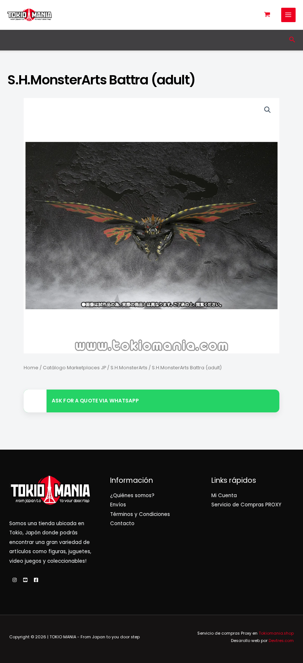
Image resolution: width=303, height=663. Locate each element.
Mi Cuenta (224, 495)
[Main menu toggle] (288, 15)
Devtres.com (281, 640)
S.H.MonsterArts (128, 367)
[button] (292, 40)
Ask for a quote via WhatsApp (95, 400)
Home (31, 367)
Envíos (118, 504)
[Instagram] (14, 580)
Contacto (122, 523)
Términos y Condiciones (140, 514)
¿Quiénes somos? (132, 495)
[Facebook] (36, 580)
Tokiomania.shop (276, 633)
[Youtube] (25, 580)
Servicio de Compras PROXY (246, 504)
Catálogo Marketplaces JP (74, 367)
